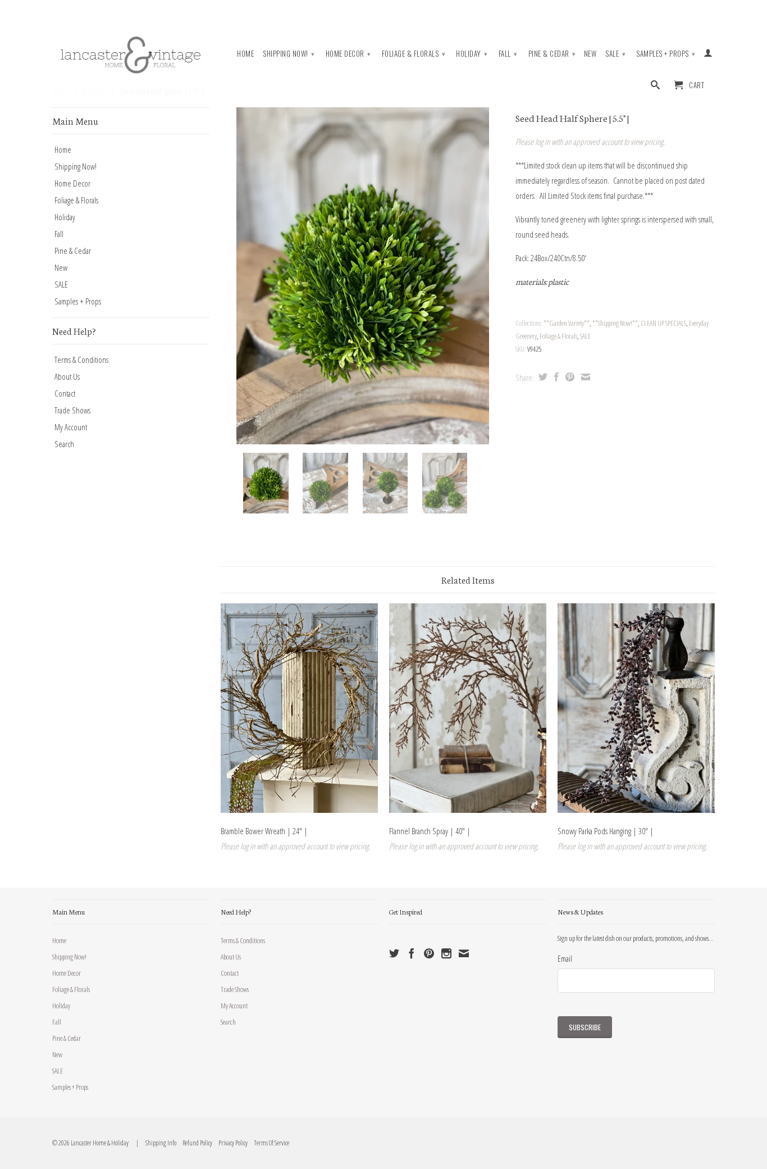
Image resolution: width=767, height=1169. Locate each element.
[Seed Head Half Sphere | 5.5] (362, 275)
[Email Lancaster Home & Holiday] (464, 953)
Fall (508, 53)
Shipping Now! (289, 53)
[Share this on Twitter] (541, 376)
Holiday (472, 53)
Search (64, 444)
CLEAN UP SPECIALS (663, 323)
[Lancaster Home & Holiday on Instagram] (446, 953)
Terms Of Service (269, 1143)
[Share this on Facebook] (555, 376)
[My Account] (708, 55)
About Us (67, 376)
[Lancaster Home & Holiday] (130, 52)
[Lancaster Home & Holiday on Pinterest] (429, 953)
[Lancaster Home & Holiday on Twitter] (394, 953)
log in (542, 141)
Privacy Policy (230, 1143)
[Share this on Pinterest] (568, 376)
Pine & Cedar (552, 53)
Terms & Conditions (81, 359)
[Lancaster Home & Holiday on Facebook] (412, 953)
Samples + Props (666, 53)
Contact (64, 393)
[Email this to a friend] (584, 376)
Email (565, 958)
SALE (615, 53)
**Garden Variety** (567, 323)
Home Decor (348, 53)
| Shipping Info (155, 1143)
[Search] (655, 87)
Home (245, 53)
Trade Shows (72, 410)
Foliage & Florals (414, 53)
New (590, 53)
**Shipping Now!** (615, 323)
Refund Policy (194, 1143)
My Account (70, 427)
